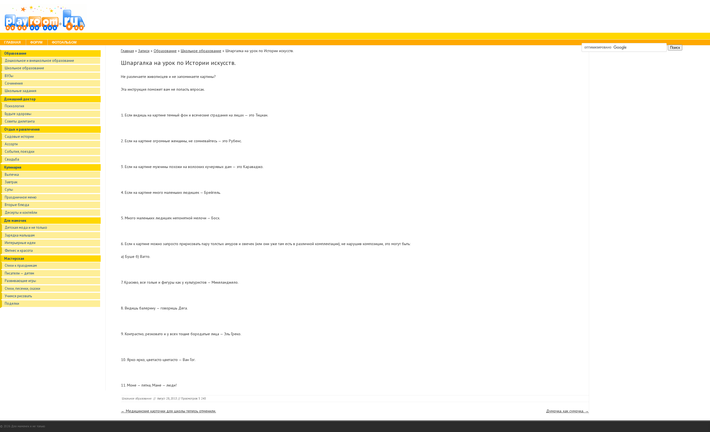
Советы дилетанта (20, 121)
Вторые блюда (17, 204)
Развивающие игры (20, 280)
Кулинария (12, 167)
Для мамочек (15, 220)
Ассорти (11, 144)
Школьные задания (20, 90)
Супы (9, 189)
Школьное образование (24, 68)
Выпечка (12, 174)
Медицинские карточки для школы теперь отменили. (168, 410)
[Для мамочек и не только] (43, 30)
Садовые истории (19, 136)
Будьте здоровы (18, 113)
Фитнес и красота (19, 250)
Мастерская (14, 258)
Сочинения (14, 83)
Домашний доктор (20, 99)
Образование (15, 53)
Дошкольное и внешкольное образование (39, 60)
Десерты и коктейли (21, 212)
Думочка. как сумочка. (567, 410)
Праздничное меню (21, 197)
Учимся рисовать (18, 296)
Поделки (12, 303)
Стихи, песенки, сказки (22, 288)
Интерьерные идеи (20, 242)
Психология (14, 106)
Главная (12, 42)
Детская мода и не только (26, 227)
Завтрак (11, 182)
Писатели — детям (19, 273)
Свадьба (12, 159)
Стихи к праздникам (21, 265)
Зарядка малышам (20, 235)
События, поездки (19, 151)
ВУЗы (9, 75)
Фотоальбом (64, 42)
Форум (36, 42)
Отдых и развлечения (22, 129)
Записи (143, 50)
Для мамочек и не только (28, 426)
